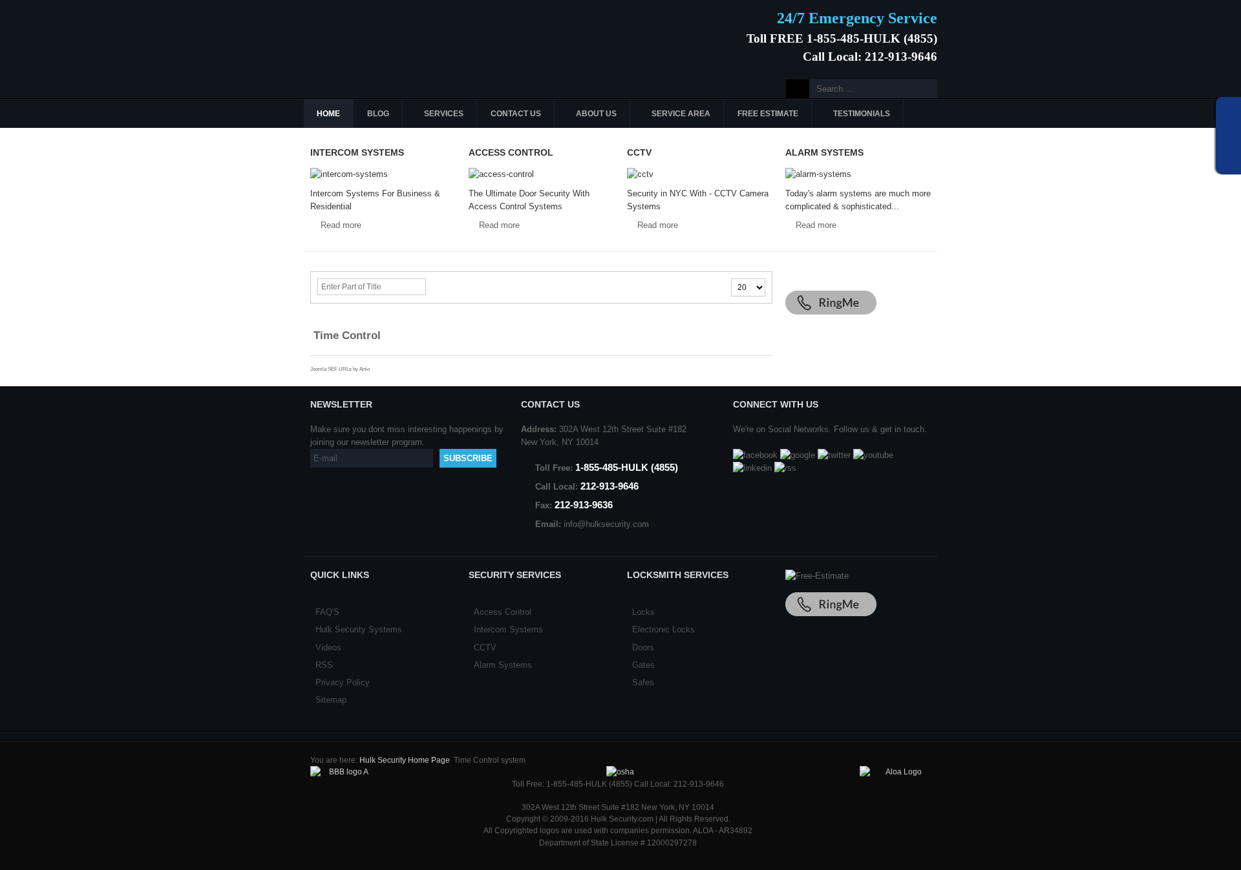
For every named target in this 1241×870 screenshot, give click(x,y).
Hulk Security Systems (358, 629)
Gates (643, 665)
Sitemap (330, 700)
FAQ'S (327, 612)
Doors (643, 647)
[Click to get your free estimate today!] (817, 576)
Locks (643, 612)
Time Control (347, 335)
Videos (328, 647)
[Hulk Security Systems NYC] (399, 34)
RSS (324, 665)
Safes (643, 682)
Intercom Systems (508, 629)
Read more (341, 225)
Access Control (502, 612)
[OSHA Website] (620, 771)
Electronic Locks (663, 629)
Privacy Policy (342, 682)
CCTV (485, 647)
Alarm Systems (503, 665)
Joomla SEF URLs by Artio (340, 369)
